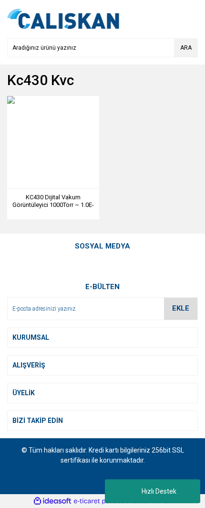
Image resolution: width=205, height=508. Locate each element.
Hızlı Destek (159, 491)
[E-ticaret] (101, 501)
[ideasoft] (52, 501)
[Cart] (188, 19)
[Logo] (63, 18)
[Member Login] (169, 19)
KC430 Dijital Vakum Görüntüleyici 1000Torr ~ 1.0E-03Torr (53, 201)
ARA (186, 47)
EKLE (180, 308)
